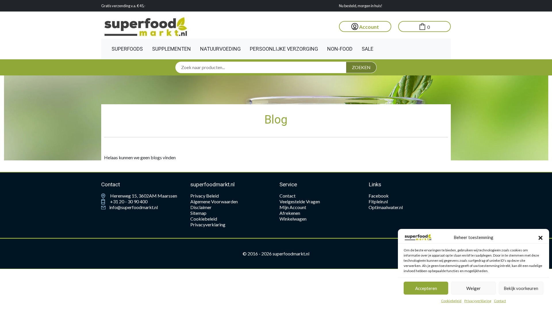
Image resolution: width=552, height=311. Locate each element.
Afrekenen (289, 213)
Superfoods (127, 49)
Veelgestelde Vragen (299, 201)
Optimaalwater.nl (386, 207)
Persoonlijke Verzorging (284, 49)
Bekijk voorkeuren (521, 288)
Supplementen (171, 49)
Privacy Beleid (204, 195)
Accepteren (426, 288)
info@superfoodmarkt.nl (133, 207)
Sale (367, 49)
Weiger (473, 288)
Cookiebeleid (451, 301)
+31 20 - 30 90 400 (128, 201)
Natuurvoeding (220, 49)
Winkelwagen (292, 218)
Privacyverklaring (477, 301)
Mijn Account (292, 207)
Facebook (379, 195)
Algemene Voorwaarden (214, 201)
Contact (500, 301)
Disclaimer (201, 207)
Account (368, 27)
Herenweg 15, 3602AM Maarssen (143, 195)
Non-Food (339, 49)
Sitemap (198, 213)
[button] (540, 237)
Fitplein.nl (378, 201)
